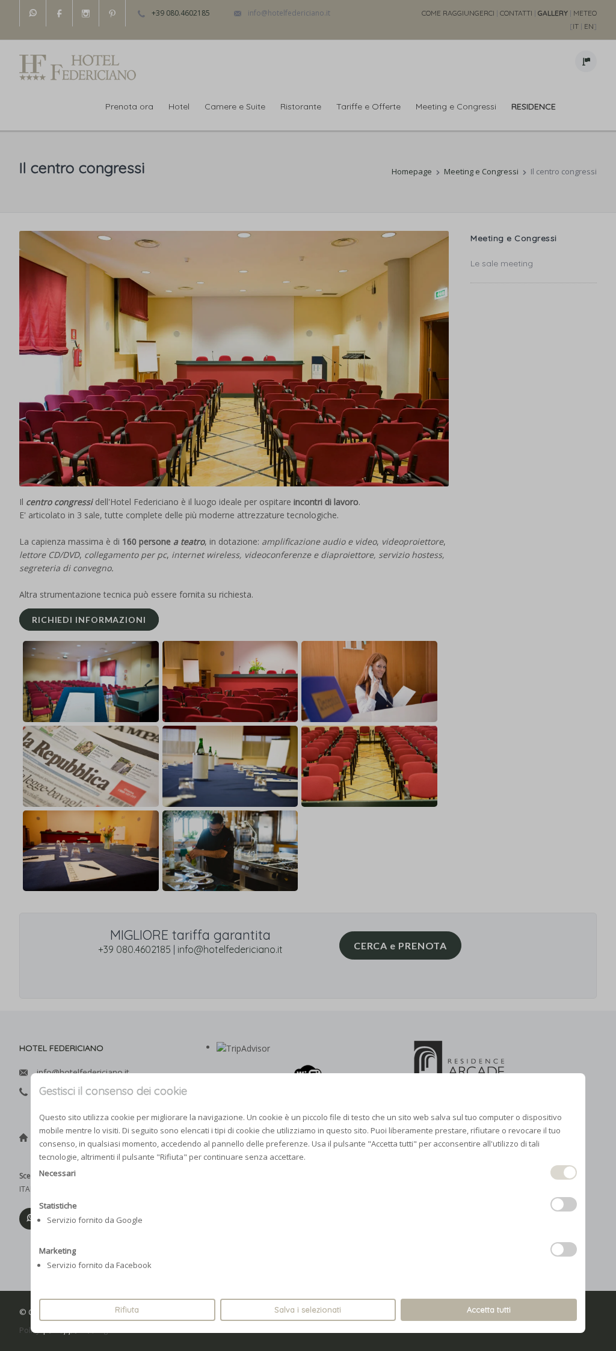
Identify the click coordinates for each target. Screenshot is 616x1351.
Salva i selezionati (307, 1309)
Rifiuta (127, 1309)
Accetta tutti (489, 1309)
